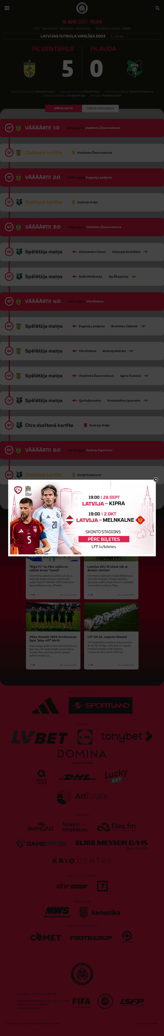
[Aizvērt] (156, 480)
